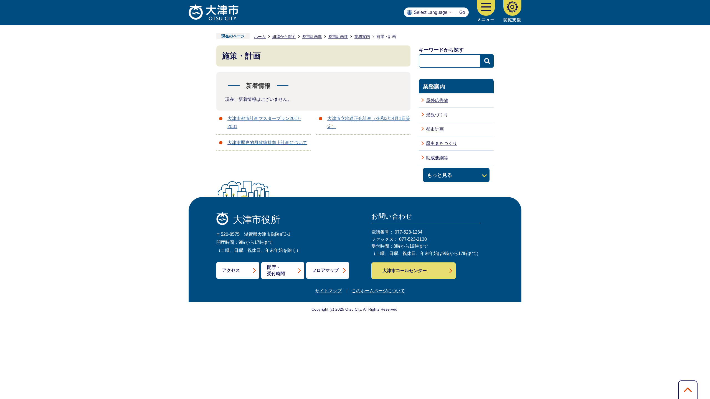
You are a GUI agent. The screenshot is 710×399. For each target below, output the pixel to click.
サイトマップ (328, 290)
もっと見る (439, 175)
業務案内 (362, 36)
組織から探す (284, 36)
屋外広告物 (437, 100)
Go (462, 12)
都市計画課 (338, 36)
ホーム (260, 36)
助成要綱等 (437, 157)
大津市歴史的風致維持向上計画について (267, 142)
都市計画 (435, 129)
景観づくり (437, 114)
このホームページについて (378, 290)
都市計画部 (312, 36)
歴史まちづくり (441, 143)
